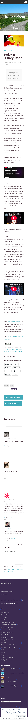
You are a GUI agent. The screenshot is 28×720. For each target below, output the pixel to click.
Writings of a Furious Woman (8, 640)
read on (3, 652)
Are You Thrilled (5, 635)
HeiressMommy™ (5, 630)
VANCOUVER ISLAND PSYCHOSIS (9, 625)
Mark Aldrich (8, 529)
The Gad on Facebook (7, 583)
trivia (12, 50)
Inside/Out (3, 620)
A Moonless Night (12, 686)
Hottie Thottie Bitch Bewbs (8, 622)
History (6, 50)
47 (8, 677)
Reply (5, 448)
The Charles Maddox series (8, 637)
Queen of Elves (5, 615)
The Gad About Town (14, 19)
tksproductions (5, 612)
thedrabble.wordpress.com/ (8, 632)
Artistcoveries (4, 650)
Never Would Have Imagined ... (16, 673)
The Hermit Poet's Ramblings (8, 627)
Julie (4, 499)
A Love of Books (12, 681)
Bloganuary (4, 617)
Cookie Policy (10, 713)
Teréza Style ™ (5, 642)
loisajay (5, 469)
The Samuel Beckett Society (8, 647)
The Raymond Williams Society (9, 645)
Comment (18, 563)
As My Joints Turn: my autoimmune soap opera (13, 660)
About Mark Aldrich (13, 669)
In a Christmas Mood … (13, 404)
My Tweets (4, 594)
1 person (11, 446)
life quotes (3, 655)
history (6, 385)
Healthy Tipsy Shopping (7, 657)
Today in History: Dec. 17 (13, 397)
